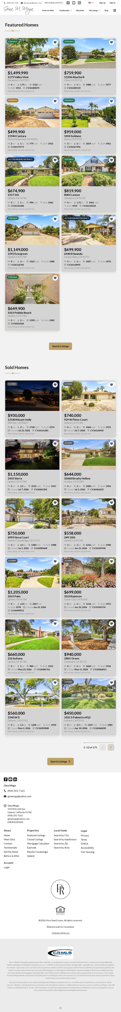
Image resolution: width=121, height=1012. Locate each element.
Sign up (102, 3)
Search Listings (60, 346)
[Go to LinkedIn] (79, 3)
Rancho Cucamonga (37, 851)
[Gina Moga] (60, 889)
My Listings (93, 10)
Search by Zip (61, 843)
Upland (30, 855)
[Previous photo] (8, 53)
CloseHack (68, 926)
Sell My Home (11, 851)
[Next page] (111, 747)
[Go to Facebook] (68, 3)
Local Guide (60, 830)
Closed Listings (35, 839)
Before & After (48, 10)
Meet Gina (9, 839)
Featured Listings (36, 835)
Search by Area (61, 847)
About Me (80, 10)
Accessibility (87, 847)
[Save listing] (55, 42)
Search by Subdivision (65, 839)
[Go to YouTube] (74, 3)
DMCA (84, 843)
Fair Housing (87, 852)
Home (7, 835)
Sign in (112, 3)
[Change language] (91, 3)
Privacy (85, 835)
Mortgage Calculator (38, 843)
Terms (84, 839)
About (7, 830)
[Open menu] (114, 10)
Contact (8, 843)
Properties (33, 830)
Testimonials (64, 10)
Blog (106, 10)
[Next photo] (55, 53)
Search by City (61, 835)
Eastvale (31, 847)
